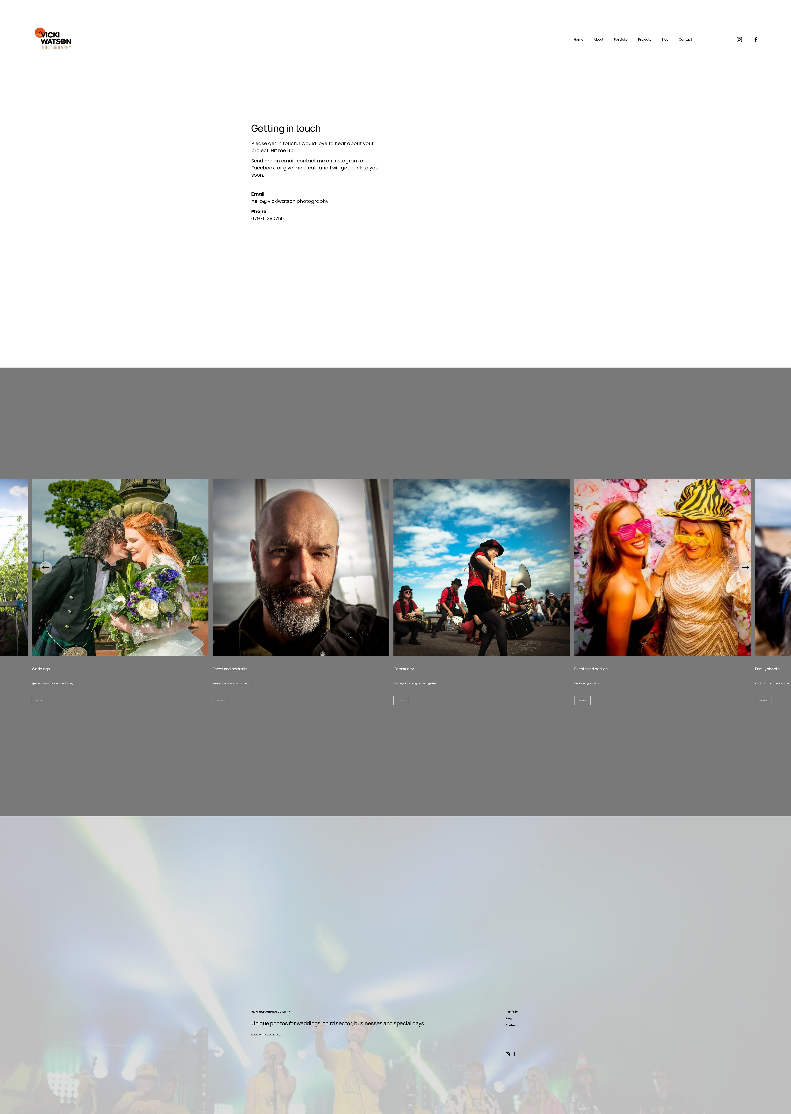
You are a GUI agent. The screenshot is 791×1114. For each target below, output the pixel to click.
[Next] (745, 567)
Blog (664, 39)
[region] (395, 592)
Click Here (401, 700)
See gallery (39, 700)
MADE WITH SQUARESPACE (266, 1034)
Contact (685, 39)
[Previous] (46, 567)
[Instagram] (739, 39)
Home (578, 39)
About (599, 39)
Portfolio (621, 39)
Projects (644, 39)
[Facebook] (756, 39)
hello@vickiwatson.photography (290, 201)
